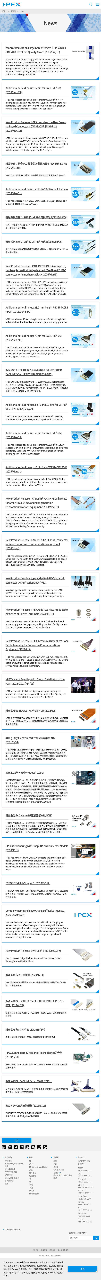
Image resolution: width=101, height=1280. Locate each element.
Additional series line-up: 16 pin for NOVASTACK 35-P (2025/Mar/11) (36, 469)
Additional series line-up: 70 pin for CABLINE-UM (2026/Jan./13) (34, 338)
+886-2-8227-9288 (85, 1204)
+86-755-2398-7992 (85, 1193)
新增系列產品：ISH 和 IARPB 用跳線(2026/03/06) (34, 242)
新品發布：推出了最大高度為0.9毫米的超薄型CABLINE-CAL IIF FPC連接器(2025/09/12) (34, 372)
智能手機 (32, 1175)
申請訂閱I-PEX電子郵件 (78, 1233)
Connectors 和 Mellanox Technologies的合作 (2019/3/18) (34, 1055)
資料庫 (13, 11)
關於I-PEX (81, 1157)
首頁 (3, 11)
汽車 (31, 1170)
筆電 (31, 1184)
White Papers (58, 1169)
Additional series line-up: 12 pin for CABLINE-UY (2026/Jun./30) (33, 90)
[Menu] (97, 4)
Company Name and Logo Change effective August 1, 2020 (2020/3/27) (35, 913)
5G (30, 1161)
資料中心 (32, 1172)
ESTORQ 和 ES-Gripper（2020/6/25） (28, 883)
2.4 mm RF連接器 (26, 822)
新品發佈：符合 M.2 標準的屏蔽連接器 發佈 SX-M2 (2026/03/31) (36, 166)
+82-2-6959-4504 (85, 1210)
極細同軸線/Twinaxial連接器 (14, 1164)
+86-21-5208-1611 (85, 1181)
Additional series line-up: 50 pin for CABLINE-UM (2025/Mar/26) (34, 435)
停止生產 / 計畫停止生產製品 (62, 1176)
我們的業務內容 (84, 1161)
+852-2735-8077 (84, 1198)
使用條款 (52, 1250)
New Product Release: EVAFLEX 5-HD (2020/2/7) (33, 951)
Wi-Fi (31, 1164)
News (55, 1166)
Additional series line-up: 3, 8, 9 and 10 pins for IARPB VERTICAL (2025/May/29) (36, 407)
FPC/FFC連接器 (11, 1172)
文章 (55, 1161)
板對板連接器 (10, 1169)
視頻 (55, 1163)
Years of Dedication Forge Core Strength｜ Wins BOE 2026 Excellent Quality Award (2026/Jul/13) (36, 50)
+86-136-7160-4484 (85, 1187)
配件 (6, 1184)
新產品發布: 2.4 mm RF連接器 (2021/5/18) (29, 815)
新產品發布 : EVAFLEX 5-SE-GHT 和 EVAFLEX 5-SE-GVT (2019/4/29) (35, 1003)
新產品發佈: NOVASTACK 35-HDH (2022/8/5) (31, 710)
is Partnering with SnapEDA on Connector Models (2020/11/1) (37, 848)
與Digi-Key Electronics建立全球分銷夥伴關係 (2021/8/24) (31, 740)
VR (30, 1178)
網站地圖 (36, 1250)
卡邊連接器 (9, 1181)
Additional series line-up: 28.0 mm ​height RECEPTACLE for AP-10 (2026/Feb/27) (37, 309)
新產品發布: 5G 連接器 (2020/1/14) (25, 975)
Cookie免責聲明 (63, 1250)
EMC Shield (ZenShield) (38, 1167)
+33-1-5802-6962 (85, 1221)
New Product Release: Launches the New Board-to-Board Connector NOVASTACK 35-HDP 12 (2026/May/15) (36, 126)
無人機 (31, 1190)
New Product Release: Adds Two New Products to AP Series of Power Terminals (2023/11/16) (37, 612)
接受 (82, 1269)
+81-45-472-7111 (85, 1170)
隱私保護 (44, 1250)
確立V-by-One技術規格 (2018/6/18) (26, 1105)
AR (30, 1181)
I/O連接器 (8, 1175)
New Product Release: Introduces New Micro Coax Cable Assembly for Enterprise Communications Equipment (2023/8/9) (37, 645)
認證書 (56, 1172)
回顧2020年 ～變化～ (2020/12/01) (25, 772)
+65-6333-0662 (84, 1215)
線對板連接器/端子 (12, 1178)
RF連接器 (8, 1161)
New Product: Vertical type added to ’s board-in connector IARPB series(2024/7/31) (35, 580)
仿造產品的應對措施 (12, 1229)
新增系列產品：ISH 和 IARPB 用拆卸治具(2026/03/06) (36, 217)
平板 (31, 1187)
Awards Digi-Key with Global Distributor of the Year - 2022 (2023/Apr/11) (35, 681)
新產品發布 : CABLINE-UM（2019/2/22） (29, 1081)
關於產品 (8, 1157)
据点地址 (81, 1164)
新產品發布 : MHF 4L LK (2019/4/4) (25, 1029)
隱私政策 (54, 1269)
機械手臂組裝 (34, 1193)
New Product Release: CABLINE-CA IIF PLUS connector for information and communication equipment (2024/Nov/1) (37, 544)
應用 (31, 1157)
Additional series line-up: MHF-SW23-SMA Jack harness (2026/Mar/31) (37, 191)
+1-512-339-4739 (85, 1176)
